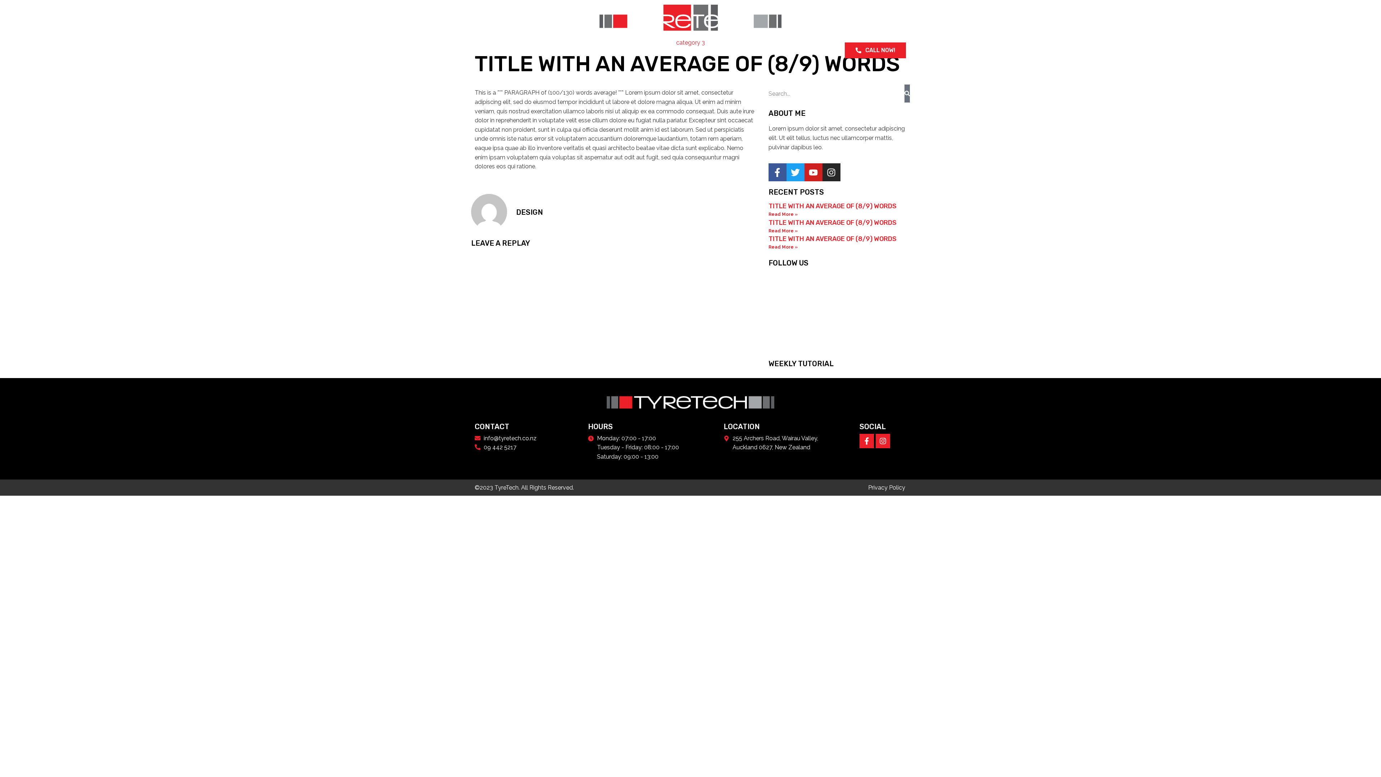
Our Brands (607, 50)
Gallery (644, 50)
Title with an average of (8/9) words (833, 206)
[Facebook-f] (867, 441)
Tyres (572, 50)
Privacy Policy (886, 487)
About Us (512, 50)
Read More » (783, 214)
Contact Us (681, 50)
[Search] (907, 94)
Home (482, 50)
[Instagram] (883, 441)
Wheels (544, 50)
